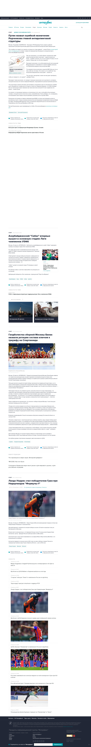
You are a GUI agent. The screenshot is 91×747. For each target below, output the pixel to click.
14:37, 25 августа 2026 (17, 142)
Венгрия (19, 546)
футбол (10, 207)
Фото (66, 27)
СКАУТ (10, 737)
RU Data (34, 737)
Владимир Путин (13, 112)
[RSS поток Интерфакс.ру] (41, 741)
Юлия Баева (27, 441)
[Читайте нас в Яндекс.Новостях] (33, 741)
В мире (22, 27)
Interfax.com (21, 18)
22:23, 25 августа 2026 (17, 331)
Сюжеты (61, 27)
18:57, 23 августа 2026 (17, 477)
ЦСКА (15, 207)
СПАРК (10, 734)
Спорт (34, 27)
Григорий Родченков (22, 112)
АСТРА (10, 739)
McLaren (24, 546)
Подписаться (57, 744)
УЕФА (21, 279)
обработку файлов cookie (68, 726)
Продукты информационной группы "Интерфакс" (28, 730)
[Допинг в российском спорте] (17, 60)
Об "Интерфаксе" (14, 18)
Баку (18, 279)
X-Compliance (11, 735)
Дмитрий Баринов (36, 207)
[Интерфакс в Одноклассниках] (43, 741)
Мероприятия (51, 718)
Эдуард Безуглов (22, 207)
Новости (55, 27)
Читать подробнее (49, 181)
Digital (50, 27)
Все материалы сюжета (16, 73)
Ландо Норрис (12, 546)
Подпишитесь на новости (21, 744)
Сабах (25, 279)
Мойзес (28, 207)
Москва (45, 27)
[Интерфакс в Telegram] (35, 741)
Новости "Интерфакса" (37, 734)
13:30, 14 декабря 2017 (35, 32)
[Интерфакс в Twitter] (37, 741)
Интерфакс (45, 23)
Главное (11, 27)
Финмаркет (37, 18)
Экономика (28, 27)
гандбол (11, 441)
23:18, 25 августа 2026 (17, 232)
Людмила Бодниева (18, 441)
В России (16, 27)
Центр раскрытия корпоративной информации (42, 738)
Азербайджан (12, 279)
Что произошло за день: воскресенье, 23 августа (35, 487)
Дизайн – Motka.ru (70, 741)
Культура (39, 27)
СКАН (34, 735)
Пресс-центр (27, 718)
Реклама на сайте (42, 718)
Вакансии (34, 718)
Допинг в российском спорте (22, 32)
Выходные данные (70, 740)
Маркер (10, 738)
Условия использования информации (74, 738)
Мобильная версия (5, 18)
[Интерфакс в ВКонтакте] (39, 741)
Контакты (11, 718)
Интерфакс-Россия (30, 18)
